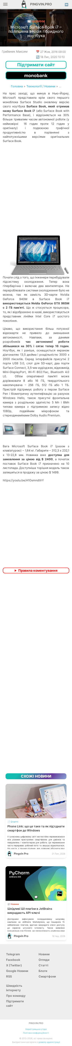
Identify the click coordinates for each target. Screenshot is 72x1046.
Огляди (44, 960)
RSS (9, 976)
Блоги (43, 971)
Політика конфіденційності (36, 1033)
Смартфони (47, 976)
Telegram (13, 954)
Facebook (13, 960)
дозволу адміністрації (49, 1042)
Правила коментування (37, 570)
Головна (17, 86)
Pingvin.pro (40, 4)
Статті (43, 965)
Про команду (15, 995)
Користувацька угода (36, 1029)
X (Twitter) (14, 965)
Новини (44, 954)
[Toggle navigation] (5, 5)
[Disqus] (36, 625)
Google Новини (17, 971)
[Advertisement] (36, 195)
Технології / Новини (40, 86)
